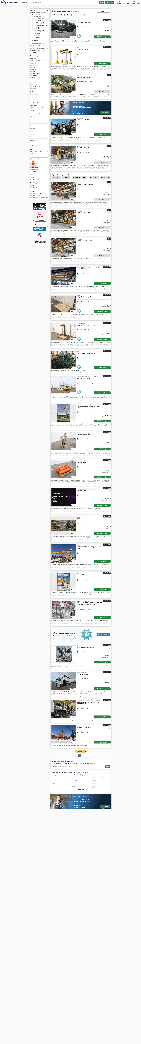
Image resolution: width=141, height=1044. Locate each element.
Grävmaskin (38, 33)
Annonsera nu (105, 113)
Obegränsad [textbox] (35, 158)
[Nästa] (74, 29)
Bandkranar (39, 20)
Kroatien (37, 169)
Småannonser (36, 185)
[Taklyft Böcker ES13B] (63, 582)
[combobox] (39, 158)
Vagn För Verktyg (96, 787)
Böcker (34, 71)
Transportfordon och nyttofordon (40, 46)
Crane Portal (76, 177)
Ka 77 (73, 778)
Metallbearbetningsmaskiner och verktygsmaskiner (40, 42)
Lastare (37, 35)
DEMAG (34, 65)
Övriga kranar (40, 16)
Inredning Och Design (78, 775)
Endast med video (37, 195)
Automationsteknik (38, 50)
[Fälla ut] (81, 43)
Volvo (34, 88)
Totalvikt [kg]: (33, 140)
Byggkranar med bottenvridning (40, 23)
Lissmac (34, 84)
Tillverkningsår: (34, 105)
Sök (102, 2)
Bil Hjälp (54, 775)
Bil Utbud (54, 778)
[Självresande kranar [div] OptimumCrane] (63, 29)
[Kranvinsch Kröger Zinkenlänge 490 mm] (63, 304)
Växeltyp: (32, 122)
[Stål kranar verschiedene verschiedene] (63, 360)
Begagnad (35, 179)
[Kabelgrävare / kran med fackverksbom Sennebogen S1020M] (63, 385)
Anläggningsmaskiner (39, 12)
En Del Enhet (55, 784)
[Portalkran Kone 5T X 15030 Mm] (63, 155)
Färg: (31, 134)
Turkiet (36, 167)
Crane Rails (55, 781)
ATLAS (34, 69)
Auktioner (35, 187)
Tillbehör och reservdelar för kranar (42, 26)
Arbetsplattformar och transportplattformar (40, 31)
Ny (33, 177)
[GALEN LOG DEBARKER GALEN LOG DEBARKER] (63, 734)
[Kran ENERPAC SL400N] (63, 56)
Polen (36, 165)
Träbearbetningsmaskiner (40, 48)
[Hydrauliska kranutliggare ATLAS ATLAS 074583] (63, 441)
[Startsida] (30, 6)
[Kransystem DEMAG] (63, 525)
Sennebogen (36, 86)
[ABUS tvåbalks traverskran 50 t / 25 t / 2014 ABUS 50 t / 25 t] (63, 276)
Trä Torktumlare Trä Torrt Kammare (102, 778)
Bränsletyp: (33, 128)
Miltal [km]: (33, 110)
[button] (138, 2)
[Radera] (64, 15)
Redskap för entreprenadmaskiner (40, 38)
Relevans (103, 11)
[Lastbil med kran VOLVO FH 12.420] (63, 681)
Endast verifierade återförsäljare (40, 198)
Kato (34, 81)
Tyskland (37, 162)
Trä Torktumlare (96, 775)
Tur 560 (94, 784)
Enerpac (35, 75)
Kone (34, 83)
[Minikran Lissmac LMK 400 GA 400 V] (63, 654)
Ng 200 (74, 787)
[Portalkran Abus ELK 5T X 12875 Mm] (63, 247)
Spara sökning (81, 751)
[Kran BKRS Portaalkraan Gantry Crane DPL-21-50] (63, 553)
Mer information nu (103, 634)
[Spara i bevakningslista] (110, 23)
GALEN (34, 77)
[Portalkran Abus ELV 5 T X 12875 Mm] (63, 191)
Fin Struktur (55, 787)
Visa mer (81, 789)
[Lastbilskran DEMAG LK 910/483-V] (63, 127)
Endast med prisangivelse (38, 103)
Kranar (37, 14)
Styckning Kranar (105, 177)
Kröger (34, 67)
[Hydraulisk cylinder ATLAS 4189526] (63, 469)
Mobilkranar (40, 18)
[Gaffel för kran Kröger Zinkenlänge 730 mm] (63, 332)
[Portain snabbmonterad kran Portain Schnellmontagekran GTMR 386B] (63, 413)
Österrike (37, 164)
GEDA (34, 79)
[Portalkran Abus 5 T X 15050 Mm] (63, 219)
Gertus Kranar (94, 177)
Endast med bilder (37, 193)
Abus (34, 63)
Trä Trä (94, 781)
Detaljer (102, 92)
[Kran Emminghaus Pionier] (63, 84)
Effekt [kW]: (33, 116)
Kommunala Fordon (77, 784)
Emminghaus (36, 73)
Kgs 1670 (74, 781)
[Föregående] (52, 29)
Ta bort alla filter (89, 15)
